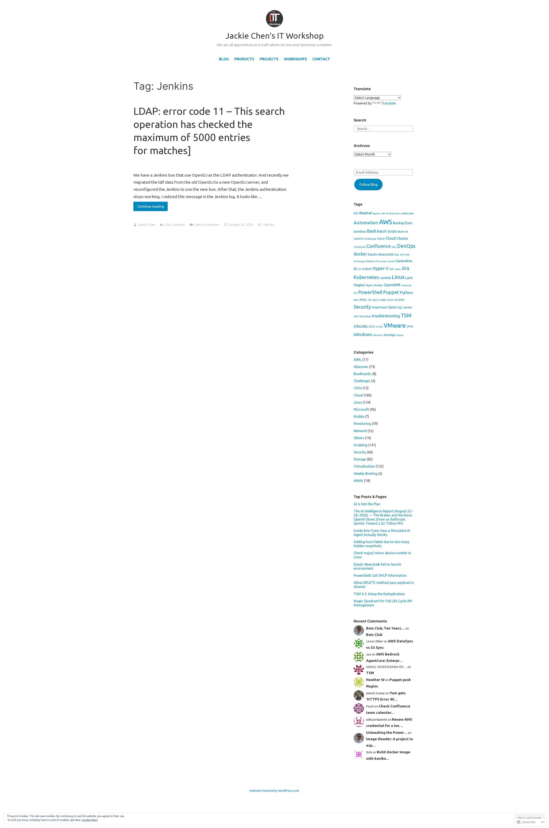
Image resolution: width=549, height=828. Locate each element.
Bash (371, 231)
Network (360, 431)
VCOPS (379, 326)
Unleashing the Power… (386, 732)
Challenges (362, 381)
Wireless (378, 335)
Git (359, 269)
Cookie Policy (90, 820)
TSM (406, 315)
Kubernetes (366, 277)
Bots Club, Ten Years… (385, 628)
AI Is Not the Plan (367, 504)
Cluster (402, 238)
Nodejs (378, 285)
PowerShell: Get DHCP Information (380, 575)
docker (360, 253)
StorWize (365, 316)
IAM (391, 269)
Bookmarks (362, 374)
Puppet (391, 292)
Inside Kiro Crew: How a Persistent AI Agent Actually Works (382, 533)
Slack (392, 307)
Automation (366, 222)
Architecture (393, 213)
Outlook (406, 285)
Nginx (369, 285)
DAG (393, 247)
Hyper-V (380, 268)
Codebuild (360, 246)
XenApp (389, 335)
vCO (371, 326)
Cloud (391, 238)
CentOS (359, 238)
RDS (356, 299)
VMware (395, 325)
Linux (168, 224)
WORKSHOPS (295, 59)
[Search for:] (383, 128)
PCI (355, 293)
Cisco (381, 238)
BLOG (224, 59)
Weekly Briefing (365, 473)
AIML (358, 360)
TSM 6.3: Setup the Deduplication (379, 594)
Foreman (381, 261)
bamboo (360, 231)
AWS (385, 222)
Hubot (366, 269)
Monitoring (362, 423)
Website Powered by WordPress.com (274, 790)
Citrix (358, 388)
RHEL (363, 299)
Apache (376, 213)
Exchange (359, 261)
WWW (358, 481)
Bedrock (403, 231)
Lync (409, 277)
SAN (383, 299)
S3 (369, 299)
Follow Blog (368, 184)
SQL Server (404, 307)
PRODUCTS (244, 59)
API (383, 213)
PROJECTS (269, 59)
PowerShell (370, 292)
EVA (407, 254)
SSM (356, 316)
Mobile (359, 416)
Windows (363, 334)
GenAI (391, 261)
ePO (402, 254)
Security (179, 224)
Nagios (359, 285)
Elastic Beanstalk (381, 254)
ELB (396, 254)
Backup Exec (403, 223)
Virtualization (364, 466)
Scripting (360, 445)
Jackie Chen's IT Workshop (274, 35)
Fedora (370, 261)
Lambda (385, 278)
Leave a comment (206, 224)
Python (406, 292)
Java (397, 269)
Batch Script (387, 231)
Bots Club (374, 635)
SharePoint (379, 307)
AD (356, 213)
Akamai (365, 213)
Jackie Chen (146, 224)
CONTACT (321, 59)
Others (359, 438)
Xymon (399, 335)
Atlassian (408, 213)
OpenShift (392, 285)
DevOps (406, 246)
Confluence (379, 246)
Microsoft (361, 409)
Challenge (370, 238)
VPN (410, 326)
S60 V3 (375, 300)
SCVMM (399, 299)
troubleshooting (386, 316)
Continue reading (148, 207)
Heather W (375, 680)
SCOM (390, 300)
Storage (360, 459)
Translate (388, 103)
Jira (405, 268)
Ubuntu (361, 326)
